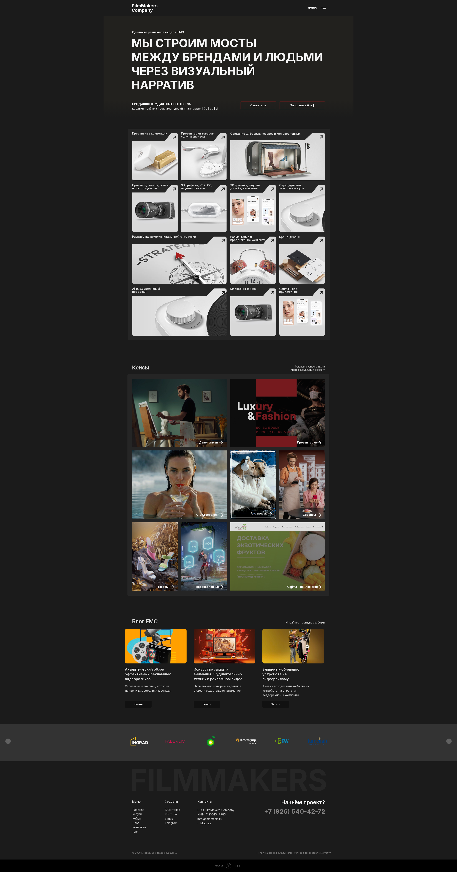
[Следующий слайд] (449, 741)
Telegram (171, 823)
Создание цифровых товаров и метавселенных (265, 133)
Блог (135, 823)
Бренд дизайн (289, 237)
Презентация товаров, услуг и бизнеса (198, 135)
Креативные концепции (149, 133)
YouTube (171, 814)
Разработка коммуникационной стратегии (164, 236)
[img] (204, 156)
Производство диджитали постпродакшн (151, 186)
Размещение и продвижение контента (248, 238)
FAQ (135, 832)
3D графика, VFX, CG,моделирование (196, 186)
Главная (138, 810)
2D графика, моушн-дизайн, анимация (245, 186)
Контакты (139, 827)
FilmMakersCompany (145, 8)
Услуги (137, 814)
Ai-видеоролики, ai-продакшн (146, 290)
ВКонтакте (172, 810)
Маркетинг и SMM (243, 289)
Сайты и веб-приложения (288, 290)
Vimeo (169, 818)
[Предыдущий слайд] (8, 741)
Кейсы (136, 818)
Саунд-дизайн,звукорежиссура (291, 186)
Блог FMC (145, 621)
